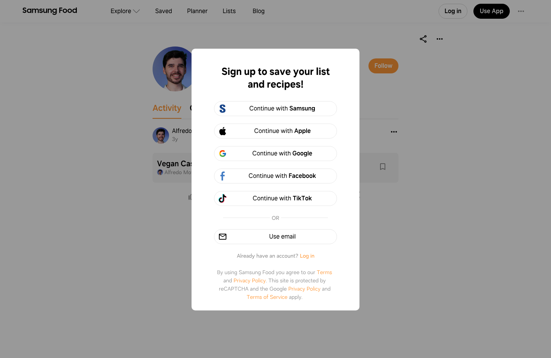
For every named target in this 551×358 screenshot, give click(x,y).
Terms (324, 272)
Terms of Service (267, 297)
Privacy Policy (250, 280)
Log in (307, 255)
